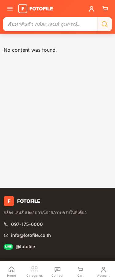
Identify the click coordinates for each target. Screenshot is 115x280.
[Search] (104, 24)
